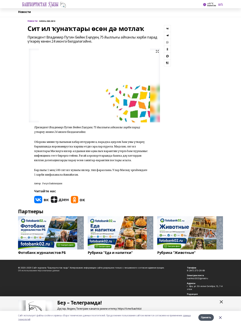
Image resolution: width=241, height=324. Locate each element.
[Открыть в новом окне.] (41, 199)
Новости (24, 12)
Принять (206, 317)
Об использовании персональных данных (39, 270)
